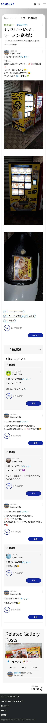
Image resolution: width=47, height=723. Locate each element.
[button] (38, 51)
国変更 (4, 715)
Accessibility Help (10, 697)
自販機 (31, 316)
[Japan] (7, 4)
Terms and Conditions (12, 701)
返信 (33, 403)
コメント (35, 335)
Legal (4, 711)
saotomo (17, 673)
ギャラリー (24, 57)
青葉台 (11, 321)
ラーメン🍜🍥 (20, 661)
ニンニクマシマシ (16, 311)
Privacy (5, 706)
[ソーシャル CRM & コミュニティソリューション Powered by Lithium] (36, 688)
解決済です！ (23, 25)
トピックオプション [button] (38, 24)
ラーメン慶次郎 (15, 316)
